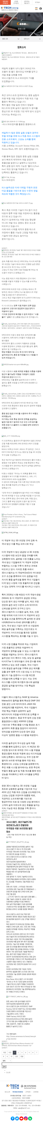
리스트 (8, 1072)
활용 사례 (5, 39)
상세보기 (4, 248)
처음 (4, 1053)
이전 (10, 1053)
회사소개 (7, 1092)
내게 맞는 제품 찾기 (27, 2)
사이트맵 (35, 1092)
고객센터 (28, 1092)
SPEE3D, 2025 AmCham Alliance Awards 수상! (17, 1045)
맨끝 (22, 1056)
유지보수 (37, 2)
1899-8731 (10, 1105)
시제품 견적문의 (16, 2)
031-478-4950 (23, 1105)
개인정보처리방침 (17, 1092)
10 (11, 1056)
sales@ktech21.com (24, 1108)
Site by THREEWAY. (21, 1114)
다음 (16, 1056)
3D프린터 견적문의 (5, 2)
